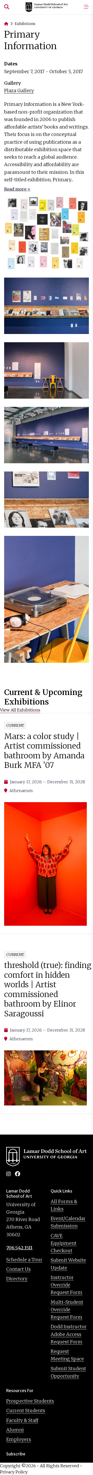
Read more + (17, 189)
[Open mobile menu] (86, 7)
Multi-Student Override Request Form (67, 1309)
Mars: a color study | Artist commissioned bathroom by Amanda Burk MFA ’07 (44, 750)
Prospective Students (30, 1401)
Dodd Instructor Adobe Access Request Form (69, 1334)
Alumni (15, 1430)
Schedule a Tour (24, 1260)
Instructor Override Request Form (66, 1285)
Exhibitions (25, 23)
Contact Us (18, 1269)
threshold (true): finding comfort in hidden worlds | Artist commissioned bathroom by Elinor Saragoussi (47, 989)
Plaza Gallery (19, 90)
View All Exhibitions (20, 710)
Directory (16, 1279)
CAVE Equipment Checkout (63, 1243)
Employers (18, 1439)
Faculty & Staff (22, 1420)
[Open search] (6, 7)
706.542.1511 (19, 1248)
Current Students (25, 1410)
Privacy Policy (14, 1471)
